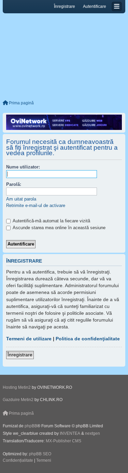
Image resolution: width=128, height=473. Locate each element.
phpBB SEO (40, 454)
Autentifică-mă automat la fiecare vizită (51, 220)
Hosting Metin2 (17, 387)
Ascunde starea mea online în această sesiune (58, 227)
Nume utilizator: (23, 166)
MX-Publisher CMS (63, 441)
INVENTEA (70, 433)
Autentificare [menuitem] (94, 6)
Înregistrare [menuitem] (64, 6)
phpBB (31, 426)
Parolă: (13, 184)
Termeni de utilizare (29, 338)
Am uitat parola (21, 199)
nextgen (92, 433)
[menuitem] (18, 460)
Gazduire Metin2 (18, 399)
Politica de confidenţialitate (88, 338)
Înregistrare (20, 354)
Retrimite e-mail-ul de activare (35, 205)
